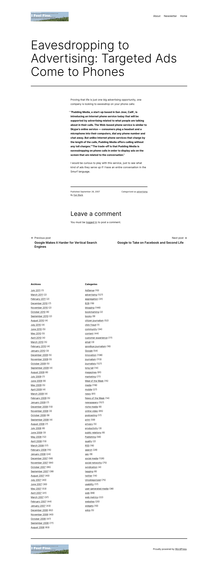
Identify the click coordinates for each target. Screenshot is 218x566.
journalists (90, 363)
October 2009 (38, 363)
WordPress (181, 549)
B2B (87, 303)
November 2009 (39, 359)
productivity (91, 428)
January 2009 (38, 402)
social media (91, 458)
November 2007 (39, 462)
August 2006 (37, 527)
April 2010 (36, 337)
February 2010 (38, 346)
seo (87, 454)
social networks (93, 462)
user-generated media (96, 488)
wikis (87, 510)
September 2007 (40, 471)
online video (91, 411)
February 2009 (38, 398)
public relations (93, 432)
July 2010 (36, 324)
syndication (91, 467)
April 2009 (36, 389)
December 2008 (39, 406)
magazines (91, 372)
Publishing (90, 437)
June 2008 (36, 432)
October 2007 (38, 467)
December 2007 (39, 458)
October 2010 (38, 312)
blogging (89, 307)
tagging (89, 471)
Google (89, 350)
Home (183, 16)
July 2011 (35, 290)
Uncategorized (93, 480)
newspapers (91, 402)
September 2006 (40, 523)
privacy (89, 424)
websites (89, 501)
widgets (89, 505)
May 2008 (36, 437)
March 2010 (37, 342)
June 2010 (36, 329)
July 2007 (36, 480)
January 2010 (38, 350)
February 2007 (38, 501)
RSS (87, 445)
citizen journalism (94, 320)
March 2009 (37, 393)
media (88, 385)
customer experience (96, 337)
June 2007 (36, 484)
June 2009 (36, 381)
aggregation (91, 299)
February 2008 (38, 450)
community (91, 329)
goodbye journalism (95, 346)
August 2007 (37, 475)
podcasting (91, 415)
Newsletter (170, 16)
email (88, 342)
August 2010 (37, 320)
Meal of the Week (94, 381)
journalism (90, 359)
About (156, 16)
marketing (90, 376)
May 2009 (36, 385)
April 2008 (36, 441)
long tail (89, 368)
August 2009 (37, 372)
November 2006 (39, 514)
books (88, 316)
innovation (90, 355)
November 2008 (39, 411)
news (88, 393)
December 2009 (39, 355)
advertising (142, 191)
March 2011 (37, 294)
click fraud (90, 324)
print (87, 419)
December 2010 (39, 303)
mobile (88, 389)
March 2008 (37, 445)
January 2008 (38, 454)
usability (89, 484)
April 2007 (36, 493)
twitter (88, 475)
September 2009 (40, 368)
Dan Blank (78, 195)
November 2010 (39, 307)
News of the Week (95, 398)
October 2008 (38, 415)
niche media (91, 406)
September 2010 (39, 316)
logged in (91, 222)
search (88, 450)
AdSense (89, 290)
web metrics (91, 497)
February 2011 (38, 299)
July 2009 (36, 376)
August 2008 (37, 424)
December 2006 (39, 510)
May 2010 (36, 333)
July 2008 (36, 428)
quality (88, 441)
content (89, 333)
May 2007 (36, 488)
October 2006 (38, 518)
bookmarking (92, 312)
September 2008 (40, 419)
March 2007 (37, 497)
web (87, 493)
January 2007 (38, 505)
